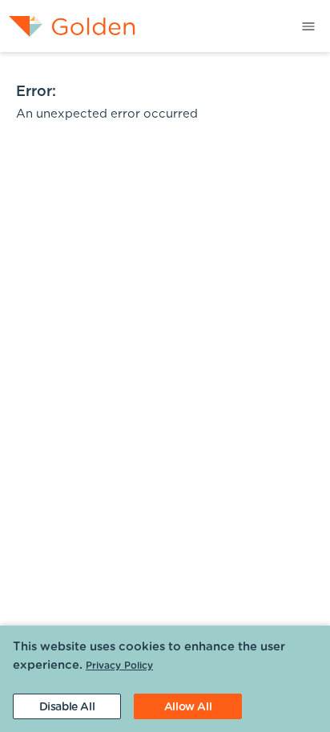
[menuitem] (67, 26)
